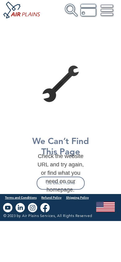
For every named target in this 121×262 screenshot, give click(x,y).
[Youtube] (7, 207)
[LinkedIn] (20, 207)
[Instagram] (32, 207)
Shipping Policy (77, 198)
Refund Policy (51, 198)
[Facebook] (45, 207)
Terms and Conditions (21, 198)
